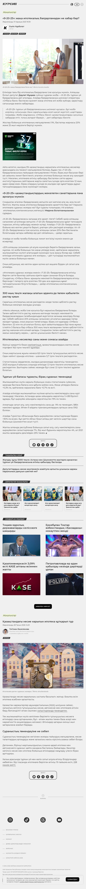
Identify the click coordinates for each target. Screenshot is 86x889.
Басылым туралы (12, 830)
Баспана (14, 34)
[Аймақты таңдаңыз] (71, 4)
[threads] (43, 820)
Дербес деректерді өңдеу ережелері (18, 844)
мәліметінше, (35, 345)
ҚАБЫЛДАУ (72, 879)
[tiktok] (26, 820)
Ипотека (22, 34)
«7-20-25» (6, 34)
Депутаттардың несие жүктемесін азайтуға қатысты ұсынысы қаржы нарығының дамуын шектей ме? (40, 470)
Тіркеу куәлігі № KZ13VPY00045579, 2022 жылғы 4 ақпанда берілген (23, 872)
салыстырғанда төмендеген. (52, 711)
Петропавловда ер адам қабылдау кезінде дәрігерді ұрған (64, 566)
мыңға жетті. (9, 765)
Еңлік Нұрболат (16, 26)
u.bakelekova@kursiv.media (18, 633)
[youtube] (59, 820)
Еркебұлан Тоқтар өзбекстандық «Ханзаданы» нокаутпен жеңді (64, 528)
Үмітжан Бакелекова (19, 629)
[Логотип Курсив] (10, 4)
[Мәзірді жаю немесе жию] (82, 4)
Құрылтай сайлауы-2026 (14, 858)
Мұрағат (9, 839)
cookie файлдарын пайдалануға (32, 882)
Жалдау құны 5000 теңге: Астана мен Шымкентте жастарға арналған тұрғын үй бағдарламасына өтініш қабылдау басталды (40, 461)
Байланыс (9, 848)
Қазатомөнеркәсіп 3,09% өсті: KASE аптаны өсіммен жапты (20, 566)
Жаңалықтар (9, 12)
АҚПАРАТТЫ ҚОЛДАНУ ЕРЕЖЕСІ (16, 853)
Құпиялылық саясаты (13, 834)
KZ (77, 4)
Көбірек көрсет (43, 606)
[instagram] (10, 820)
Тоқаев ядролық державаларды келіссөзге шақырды (20, 528)
